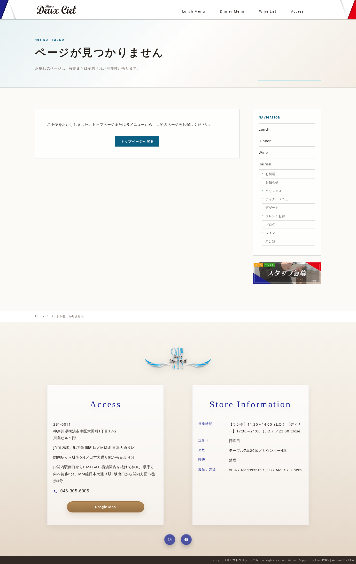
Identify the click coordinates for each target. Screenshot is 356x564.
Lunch (264, 129)
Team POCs (322, 560)
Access (297, 11)
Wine (263, 152)
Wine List (267, 11)
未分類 (270, 241)
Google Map (105, 507)
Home (39, 316)
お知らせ (272, 182)
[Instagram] (169, 539)
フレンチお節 (275, 216)
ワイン (270, 232)
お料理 (270, 174)
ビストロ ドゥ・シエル (244, 560)
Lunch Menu (193, 11)
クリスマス (273, 191)
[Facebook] (186, 539)
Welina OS (338, 560)
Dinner (265, 140)
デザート (272, 207)
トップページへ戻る (137, 141)
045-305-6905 (74, 490)
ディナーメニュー (278, 199)
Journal (265, 164)
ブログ (270, 224)
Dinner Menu (232, 11)
